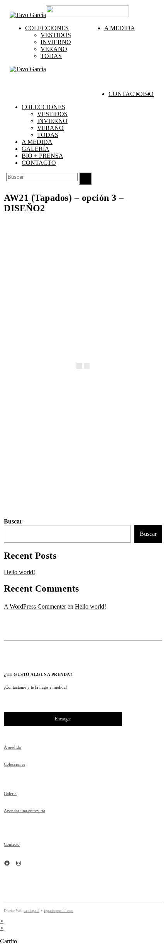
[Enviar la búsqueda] (85, 179)
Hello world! (19, 572)
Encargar (63, 719)
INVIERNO (52, 121)
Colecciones (43, 107)
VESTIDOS (52, 114)
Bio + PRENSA (42, 155)
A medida (12, 747)
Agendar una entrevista (24, 810)
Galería (35, 148)
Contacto (39, 162)
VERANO (50, 128)
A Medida (37, 142)
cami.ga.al (31, 910)
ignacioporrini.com (58, 910)
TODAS (47, 135)
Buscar (13, 521)
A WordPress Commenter (35, 606)
